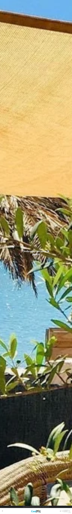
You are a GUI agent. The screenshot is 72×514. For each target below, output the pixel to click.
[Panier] (70, 511)
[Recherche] (62, 510)
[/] (36, 511)
